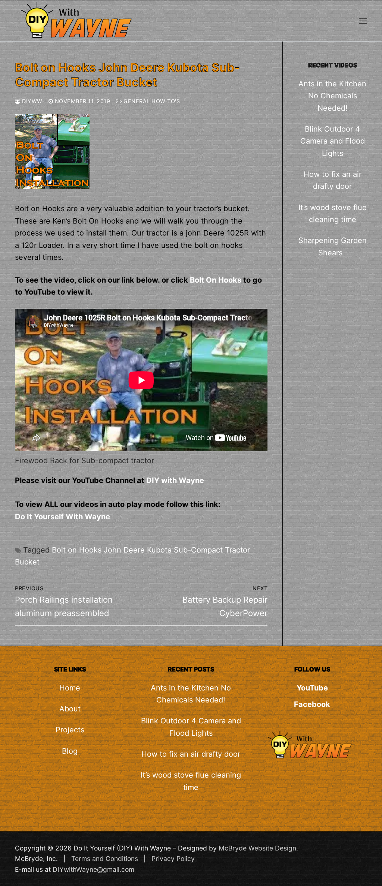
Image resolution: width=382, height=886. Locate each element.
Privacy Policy (173, 858)
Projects (70, 729)
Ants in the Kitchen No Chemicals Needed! (332, 96)
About (70, 708)
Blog (70, 751)
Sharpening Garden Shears (332, 246)
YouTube (312, 687)
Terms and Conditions (104, 858)
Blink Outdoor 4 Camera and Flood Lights (332, 141)
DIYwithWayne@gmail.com (93, 869)
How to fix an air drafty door (332, 180)
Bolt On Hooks (215, 280)
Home (69, 687)
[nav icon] (363, 20)
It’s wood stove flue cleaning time (332, 213)
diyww (32, 101)
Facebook (312, 704)
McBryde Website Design (257, 848)
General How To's (151, 101)
